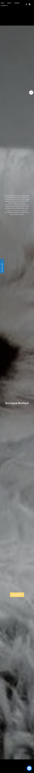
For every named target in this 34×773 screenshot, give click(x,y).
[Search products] (31, 92)
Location (16, 3)
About (9, 3)
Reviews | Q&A (2, 267)
